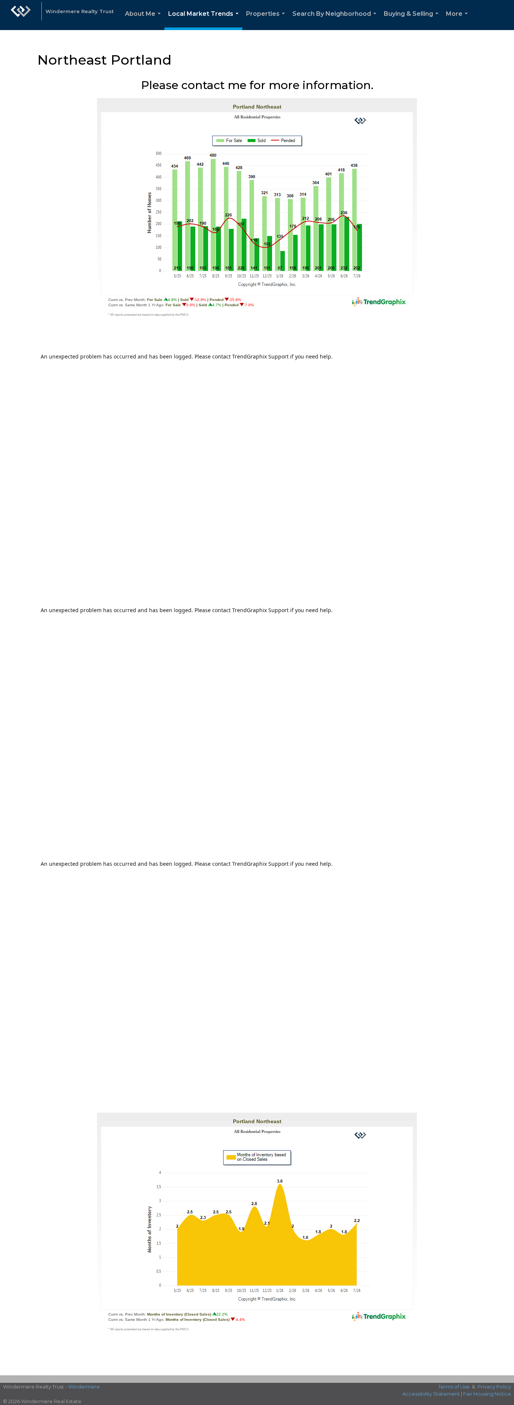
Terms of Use (454, 1387)
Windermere (84, 1387)
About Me (144, 20)
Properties (267, 20)
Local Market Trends (205, 20)
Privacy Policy (494, 1387)
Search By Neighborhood (335, 20)
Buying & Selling (412, 20)
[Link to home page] (21, 15)
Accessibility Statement (431, 1394)
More (458, 20)
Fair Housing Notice (487, 1394)
